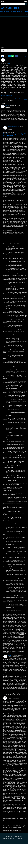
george (6, 98)
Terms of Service (19, 836)
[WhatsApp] (12, 56)
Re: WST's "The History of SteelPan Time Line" (15, 59)
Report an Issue (9, 836)
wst (22, 98)
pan (16, 98)
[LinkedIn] (9, 56)
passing (18, 98)
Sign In (25, 1)
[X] (6, 56)
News (9, 63)
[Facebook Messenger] (2, 56)
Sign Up (2, 1)
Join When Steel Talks (6, 95)
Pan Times (7, 105)
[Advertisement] (14, 31)
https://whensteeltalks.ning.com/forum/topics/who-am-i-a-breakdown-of (15, 134)
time (21, 98)
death (3, 98)
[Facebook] (16, 56)
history (12, 98)
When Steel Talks (10, 7)
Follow (25, 100)
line (14, 98)
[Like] (25, 56)
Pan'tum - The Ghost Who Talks (14, 62)
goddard (9, 98)
